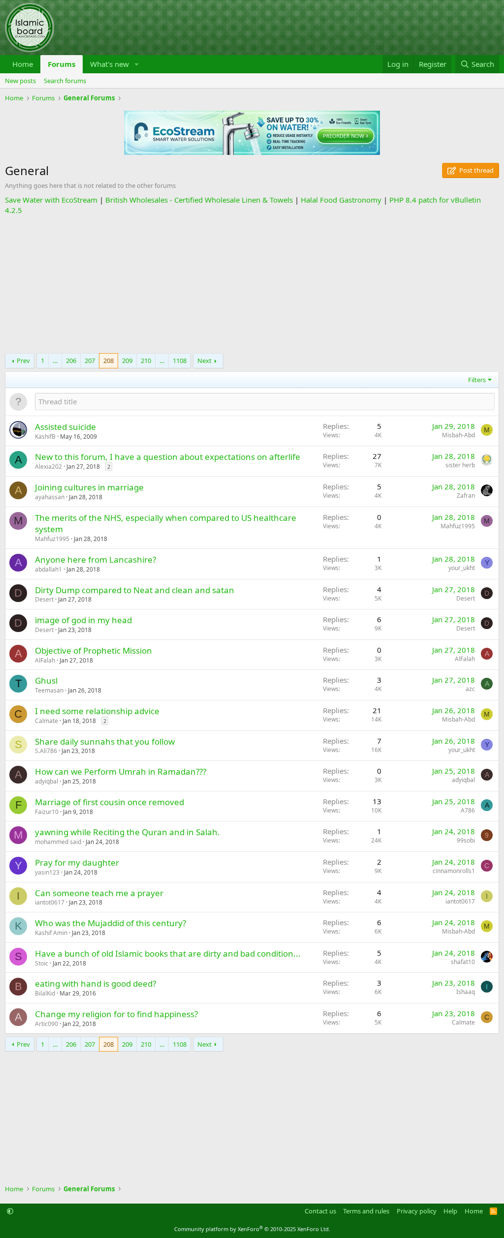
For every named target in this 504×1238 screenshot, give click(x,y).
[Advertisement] (252, 284)
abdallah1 (48, 569)
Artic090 (46, 1024)
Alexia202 (48, 466)
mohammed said (58, 842)
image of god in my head (83, 620)
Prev (23, 360)
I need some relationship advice (97, 711)
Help (450, 1211)
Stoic (41, 963)
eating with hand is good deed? (95, 983)
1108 (180, 360)
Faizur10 (47, 812)
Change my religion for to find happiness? (116, 1014)
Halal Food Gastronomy (341, 200)
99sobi (466, 840)
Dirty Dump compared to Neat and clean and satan (134, 590)
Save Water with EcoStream (51, 200)
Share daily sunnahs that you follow (105, 741)
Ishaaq (465, 992)
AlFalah (45, 660)
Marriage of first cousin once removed (109, 802)
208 (108, 360)
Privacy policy (417, 1211)
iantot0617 (49, 902)
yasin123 (47, 872)
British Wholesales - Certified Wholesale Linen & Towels (199, 200)
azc (470, 689)
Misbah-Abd (458, 435)
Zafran (466, 495)
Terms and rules (366, 1211)
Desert (44, 599)
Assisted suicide (65, 426)
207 (90, 360)
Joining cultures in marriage (89, 487)
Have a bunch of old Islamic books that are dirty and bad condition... (168, 953)
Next (204, 360)
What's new (109, 64)
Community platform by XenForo (252, 1229)
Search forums (65, 80)
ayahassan (49, 497)
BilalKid (45, 993)
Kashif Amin (51, 933)
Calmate (46, 721)
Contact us (320, 1211)
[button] (137, 64)
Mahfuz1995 (52, 539)
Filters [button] (477, 379)
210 (146, 360)
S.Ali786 (46, 751)
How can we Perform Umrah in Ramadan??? (120, 771)
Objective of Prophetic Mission (93, 650)
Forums (61, 64)
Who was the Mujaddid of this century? (110, 923)
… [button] (55, 360)
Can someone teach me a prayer (99, 893)
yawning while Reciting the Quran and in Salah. (127, 832)
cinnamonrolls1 (454, 871)
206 (71, 360)
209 (127, 360)
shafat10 (463, 962)
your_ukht (461, 568)
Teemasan (49, 690)
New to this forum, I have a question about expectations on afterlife (167, 456)
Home (22, 64)
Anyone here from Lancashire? (95, 559)
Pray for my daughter (77, 862)
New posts (20, 80)
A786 (468, 810)
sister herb (460, 465)
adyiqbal (46, 781)
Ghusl (46, 680)
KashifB (45, 436)
